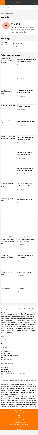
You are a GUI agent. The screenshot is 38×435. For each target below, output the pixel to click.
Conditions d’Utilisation (19, 413)
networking (22, 31)
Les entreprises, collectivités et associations (13, 373)
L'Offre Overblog (5, 353)
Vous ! (3, 377)
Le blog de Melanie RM (18, 43)
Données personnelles (19, 420)
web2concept (22, 32)
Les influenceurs (6, 371)
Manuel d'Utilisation (6, 359)
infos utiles (22, 29)
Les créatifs (4, 367)
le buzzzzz (27, 29)
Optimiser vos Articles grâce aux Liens (12, 394)
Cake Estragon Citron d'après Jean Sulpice (25, 256)
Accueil (2, 13)
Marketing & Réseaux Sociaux (10, 50)
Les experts (4, 375)
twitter (16, 32)
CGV (19, 415)
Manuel (3, 340)
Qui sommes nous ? (6, 351)
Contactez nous (5, 342)
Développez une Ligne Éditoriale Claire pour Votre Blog (16, 384)
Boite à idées (4, 344)
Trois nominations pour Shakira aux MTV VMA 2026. (26, 240)
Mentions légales (19, 410)
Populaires (29, 236)
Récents (11, 236)
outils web (28, 31)
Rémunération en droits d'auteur (10, 355)
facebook (15, 29)
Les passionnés (5, 369)
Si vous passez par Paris (24, 272)
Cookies (19, 417)
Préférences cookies (19, 422)
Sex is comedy (21, 288)
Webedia (3, 357)
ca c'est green (23, 27)
